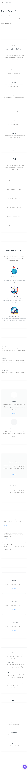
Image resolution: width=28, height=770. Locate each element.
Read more (6, 525)
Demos (6, 763)
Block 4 (13, 335)
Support (21, 763)
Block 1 (13, 37)
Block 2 (13, 150)
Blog (16, 763)
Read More (14, 413)
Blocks (11, 763)
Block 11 (13, 700)
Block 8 (13, 565)
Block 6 (13, 451)
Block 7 (13, 508)
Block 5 (13, 387)
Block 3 (13, 239)
